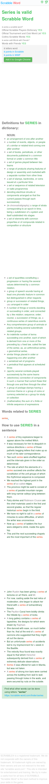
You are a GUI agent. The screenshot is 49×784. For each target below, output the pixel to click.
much (9, 453)
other (39, 152)
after (32, 138)
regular (37, 506)
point (33, 480)
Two (9, 457)
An (8, 334)
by (27, 284)
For (8, 598)
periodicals (27, 152)
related (24, 145)
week (38, 644)
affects (38, 470)
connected (40, 311)
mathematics (14, 401)
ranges (39, 490)
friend (10, 604)
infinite (10, 404)
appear (10, 440)
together (42, 457)
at (15, 182)
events (23, 142)
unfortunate (20, 641)
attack (36, 601)
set (10, 152)
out (11, 638)
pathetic (11, 450)
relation (10, 287)
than (9, 631)
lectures (11, 594)
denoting (11, 192)
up (42, 450)
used (28, 503)
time (31, 182)
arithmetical (33, 347)
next (22, 533)
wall (33, 674)
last (35, 598)
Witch (35, 440)
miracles (11, 516)
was (11, 443)
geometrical (14, 351)
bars (32, 671)
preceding (12, 344)
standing (40, 307)
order (26, 304)
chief (13, 503)
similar (14, 145)
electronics (13, 377)
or (37, 142)
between (34, 162)
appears (27, 364)
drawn (10, 624)
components (13, 195)
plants (10, 327)
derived (13, 341)
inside (32, 526)
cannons (11, 634)
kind (31, 145)
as (39, 317)
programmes (21, 188)
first (44, 380)
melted (28, 440)
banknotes (28, 178)
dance (20, 638)
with (43, 172)
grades (18, 506)
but (8, 297)
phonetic (21, 294)
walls (38, 678)
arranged (24, 195)
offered (24, 664)
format (10, 158)
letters (27, 450)
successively (13, 201)
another (39, 138)
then (26, 384)
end (28, 631)
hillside (14, 614)
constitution (12, 473)
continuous (12, 321)
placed (24, 354)
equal (9, 654)
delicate (21, 661)
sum (28, 401)
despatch (39, 443)
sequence (20, 185)
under (19, 158)
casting (19, 598)
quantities (20, 277)
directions (19, 447)
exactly (38, 651)
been (26, 591)
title (36, 158)
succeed (18, 470)
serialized (13, 361)
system (34, 211)
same (30, 374)
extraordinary (35, 604)
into (25, 215)
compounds (29, 222)
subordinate (37, 327)
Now (9, 523)
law (29, 344)
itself (9, 215)
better (42, 628)
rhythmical (16, 476)
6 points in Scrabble (14, 51)
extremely (12, 661)
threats (10, 608)
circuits (29, 192)
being (9, 211)
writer (13, 520)
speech (21, 291)
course (10, 317)
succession (21, 301)
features (39, 168)
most (17, 536)
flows (39, 380)
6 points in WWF (12, 55)
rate (13, 467)
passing (11, 678)
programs (30, 361)
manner (20, 380)
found (27, 651)
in (30, 155)
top (8, 530)
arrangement (16, 138)
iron (27, 671)
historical (11, 510)
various (10, 447)
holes (26, 678)
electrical (20, 192)
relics (40, 598)
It (7, 443)
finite (37, 401)
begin (26, 510)
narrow (19, 493)
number (12, 142)
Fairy (9, 500)
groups (17, 331)
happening (12, 357)
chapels (41, 533)
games (18, 162)
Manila (42, 664)
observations (32, 661)
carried (43, 671)
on (16, 594)
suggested (25, 634)
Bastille (14, 648)
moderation (12, 601)
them (9, 496)
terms (33, 334)
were (26, 457)
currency (11, 394)
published (23, 155)
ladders (30, 523)
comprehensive (19, 324)
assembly (21, 172)
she (21, 601)
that (34, 195)
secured (16, 681)
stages (31, 215)
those (39, 447)
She (9, 628)
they (38, 634)
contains (25, 618)
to (23, 208)
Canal (23, 611)
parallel (21, 490)
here (28, 611)
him (29, 443)
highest (27, 480)
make (38, 450)
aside (26, 598)
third (37, 510)
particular (23, 182)
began (37, 436)
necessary (18, 443)
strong (21, 671)
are (43, 500)
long (14, 493)
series (21, 321)
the (38, 195)
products (22, 168)
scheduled (40, 364)
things (41, 301)
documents (12, 155)
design (10, 172)
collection (14, 397)
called (35, 344)
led (8, 644)
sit (8, 638)
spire (42, 526)
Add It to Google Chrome (18, 59)
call (28, 513)
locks (34, 614)
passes (18, 198)
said (32, 486)
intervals (19, 460)
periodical (13, 364)
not (16, 668)
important (25, 536)
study (42, 394)
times (9, 367)
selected (20, 394)
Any (9, 324)
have (13, 513)
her (41, 601)
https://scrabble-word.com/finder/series (24, 695)
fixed (24, 344)
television (40, 185)
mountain (30, 490)
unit (27, 473)
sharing (30, 168)
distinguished (17, 297)
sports (11, 371)
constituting (31, 277)
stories (15, 500)
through (26, 198)
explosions (27, 436)
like (13, 314)
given (27, 460)
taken (22, 668)
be (28, 486)
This (9, 533)
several (36, 281)
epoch (31, 208)
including (18, 327)
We (8, 480)
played (25, 162)
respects (37, 297)
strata (44, 205)
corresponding (14, 208)
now (13, 598)
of (24, 138)
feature (29, 294)
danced (15, 628)
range (12, 168)
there (24, 594)
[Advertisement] (24, 93)
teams (10, 165)
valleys (27, 493)
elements (19, 218)
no (17, 513)
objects (31, 142)
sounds (29, 291)
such (11, 380)
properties (12, 222)
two (40, 162)
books (18, 152)
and (29, 172)
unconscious (27, 520)
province (15, 486)
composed (39, 476)
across (10, 674)
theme (19, 391)
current (10, 198)
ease (26, 628)
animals (40, 324)
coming (37, 145)
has (22, 591)
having (25, 281)
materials (20, 503)
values (10, 284)
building (22, 674)
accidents (40, 641)
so (31, 195)
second (10, 506)
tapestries (12, 621)
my (14, 644)
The (9, 467)
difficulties (29, 516)
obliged (16, 526)
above (18, 440)
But (8, 641)
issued (10, 182)
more (32, 341)
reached (15, 480)
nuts (26, 681)
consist (40, 486)
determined (19, 284)
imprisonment (23, 644)
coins (40, 178)
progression (13, 281)
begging (19, 450)
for (38, 394)
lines (39, 175)
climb (25, 526)
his (17, 453)
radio (12, 188)
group (12, 291)
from (29, 175)
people (42, 142)
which (43, 337)
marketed (36, 172)
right (21, 513)
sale (34, 664)
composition (13, 225)
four (40, 523)
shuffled (33, 457)
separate (13, 175)
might (23, 486)
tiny (20, 436)
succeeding (15, 311)
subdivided (17, 215)
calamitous (33, 321)
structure (26, 225)
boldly (34, 611)
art (20, 594)
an (8, 138)
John (9, 591)
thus (22, 651)
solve (21, 516)
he (13, 631)
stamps (18, 178)
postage (22, 387)
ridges (29, 483)
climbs (41, 611)
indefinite (14, 334)
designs (26, 621)
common (37, 155)
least (9, 294)
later (21, 453)
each (33, 198)
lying (34, 493)
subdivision (20, 211)
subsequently (13, 658)
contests (27, 371)
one (28, 138)
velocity (15, 651)
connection (25, 377)
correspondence (32, 453)
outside (39, 681)
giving (33, 591)
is (8, 341)
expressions (33, 404)
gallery (17, 618)
